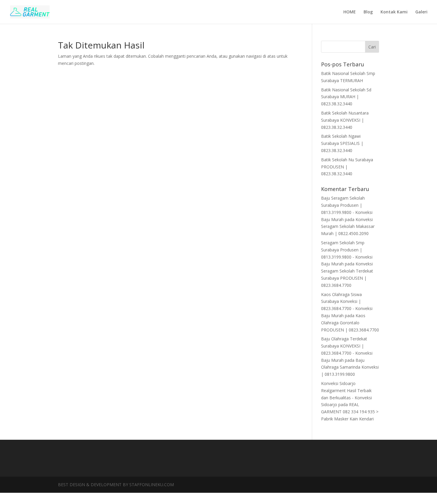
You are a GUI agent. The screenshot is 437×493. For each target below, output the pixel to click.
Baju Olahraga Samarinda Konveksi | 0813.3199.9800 (350, 367)
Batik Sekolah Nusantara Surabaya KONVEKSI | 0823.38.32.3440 (345, 120)
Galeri (421, 12)
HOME (349, 12)
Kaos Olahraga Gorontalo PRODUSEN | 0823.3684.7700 (350, 323)
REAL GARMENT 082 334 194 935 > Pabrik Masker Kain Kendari (349, 412)
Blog (368, 12)
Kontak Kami (394, 12)
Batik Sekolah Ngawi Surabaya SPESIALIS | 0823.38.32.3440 (342, 143)
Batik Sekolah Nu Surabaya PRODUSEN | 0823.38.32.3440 (347, 167)
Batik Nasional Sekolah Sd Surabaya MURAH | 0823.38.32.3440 (346, 97)
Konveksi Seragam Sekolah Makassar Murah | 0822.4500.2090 (348, 227)
